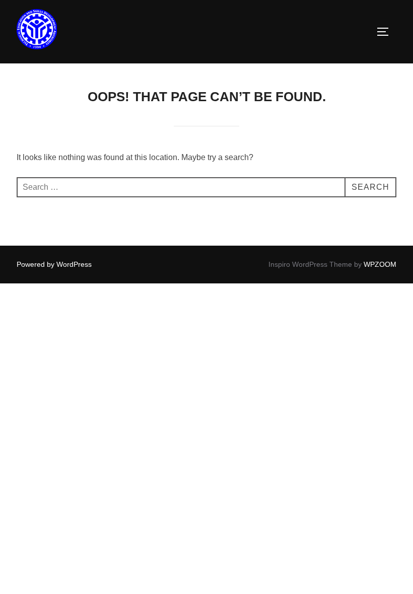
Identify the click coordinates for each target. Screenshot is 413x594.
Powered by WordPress (54, 264)
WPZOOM (380, 264)
